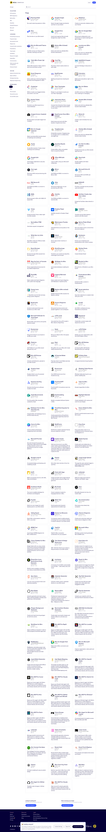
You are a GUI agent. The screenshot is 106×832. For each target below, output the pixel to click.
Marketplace (21, 2)
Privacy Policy (36, 814)
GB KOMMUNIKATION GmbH (38, 643)
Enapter (33, 291)
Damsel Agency (59, 731)
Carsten (57, 501)
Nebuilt (57, 396)
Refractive (34, 88)
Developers (24, 814)
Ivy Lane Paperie (83, 370)
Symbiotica (82, 514)
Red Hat (33, 529)
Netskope (34, 411)
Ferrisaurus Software (60, 440)
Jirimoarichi (82, 396)
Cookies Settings (58, 826)
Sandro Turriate (59, 236)
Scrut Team (82, 501)
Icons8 (81, 304)
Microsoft (34, 318)
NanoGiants (82, 317)
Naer (57, 343)
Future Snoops (59, 713)
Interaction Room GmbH (61, 101)
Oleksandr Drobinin (60, 411)
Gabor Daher (82, 330)
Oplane (33, 766)
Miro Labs (58, 19)
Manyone (58, 514)
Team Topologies (59, 88)
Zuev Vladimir (82, 74)
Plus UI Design (59, 543)
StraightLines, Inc (35, 459)
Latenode (34, 731)
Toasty (33, 145)
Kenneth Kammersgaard (85, 357)
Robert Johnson (59, 425)
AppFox (33, 625)
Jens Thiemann (59, 317)
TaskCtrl (57, 529)
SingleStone (82, 542)
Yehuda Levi (58, 383)
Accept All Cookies (78, 826)
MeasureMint (58, 592)
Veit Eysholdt (34, 32)
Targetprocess (59, 130)
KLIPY (33, 473)
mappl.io (34, 101)
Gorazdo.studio (35, 19)
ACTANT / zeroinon (84, 210)
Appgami (34, 74)
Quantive (58, 145)
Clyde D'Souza (35, 396)
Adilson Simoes (83, 19)
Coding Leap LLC (59, 330)
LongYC (33, 343)
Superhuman (58, 117)
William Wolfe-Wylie (36, 263)
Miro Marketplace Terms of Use (40, 818)
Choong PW (34, 425)
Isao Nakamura (59, 473)
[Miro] (13, 2)
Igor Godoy (58, 263)
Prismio (57, 459)
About (11, 814)
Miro (57, 32)
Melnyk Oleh (58, 488)
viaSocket (82, 473)
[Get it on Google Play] (87, 826)
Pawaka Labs (82, 383)
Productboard (83, 277)
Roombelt (82, 425)
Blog (23, 818)
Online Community (26, 816)
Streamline (34, 564)
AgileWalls (82, 61)
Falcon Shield (82, 409)
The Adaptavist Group (36, 514)
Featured (12, 816)
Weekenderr (82, 560)
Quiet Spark (82, 459)
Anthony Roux (83, 263)
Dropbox (34, 370)
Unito (33, 236)
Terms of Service (37, 816)
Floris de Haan (35, 249)
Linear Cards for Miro (84, 731)
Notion (57, 46)
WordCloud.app (59, 249)
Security (35, 820)
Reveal (57, 748)
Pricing (11, 820)
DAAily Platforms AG (36, 488)
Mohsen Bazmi (35, 383)
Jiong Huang (58, 370)
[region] (53, 826)
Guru (81, 488)
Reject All (68, 826)
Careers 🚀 (12, 818)
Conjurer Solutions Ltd (60, 660)
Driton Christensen (36, 501)
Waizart (57, 357)
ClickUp (81, 130)
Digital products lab (84, 748)
